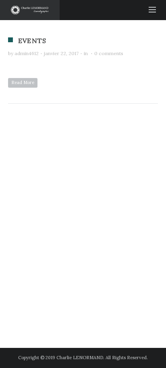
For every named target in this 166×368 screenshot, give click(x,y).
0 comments (108, 53)
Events (32, 41)
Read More (22, 82)
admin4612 (27, 53)
